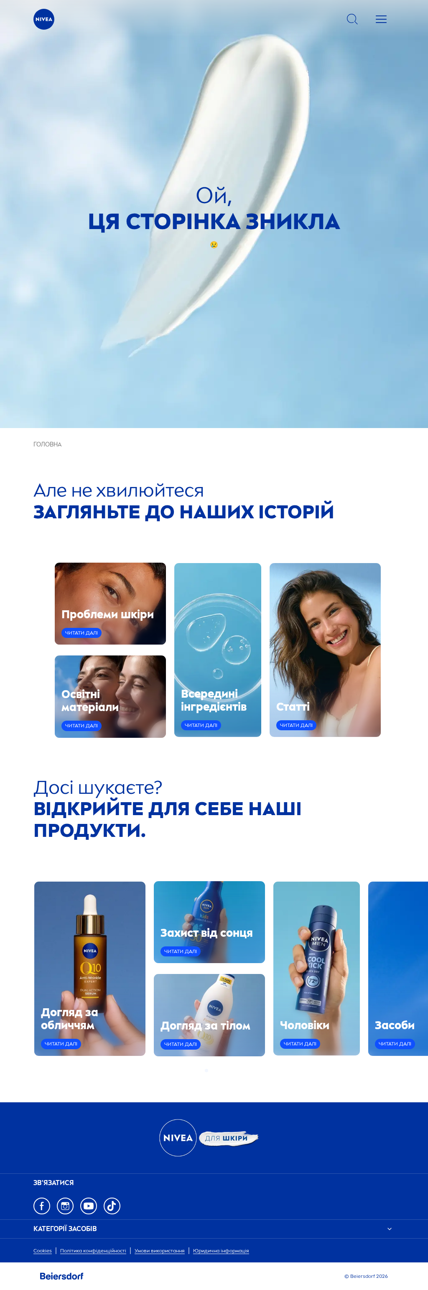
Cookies (42, 1251)
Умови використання (160, 1251)
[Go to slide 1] (206, 1070)
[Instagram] (65, 1206)
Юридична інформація (221, 1251)
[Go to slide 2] (211, 1070)
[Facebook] (41, 1206)
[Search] (352, 19)
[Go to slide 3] (216, 1070)
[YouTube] (88, 1206)
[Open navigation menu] (381, 19)
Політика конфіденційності (93, 1251)
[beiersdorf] (62, 1276)
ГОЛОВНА (47, 444)
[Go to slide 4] (221, 1070)
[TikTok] (112, 1206)
